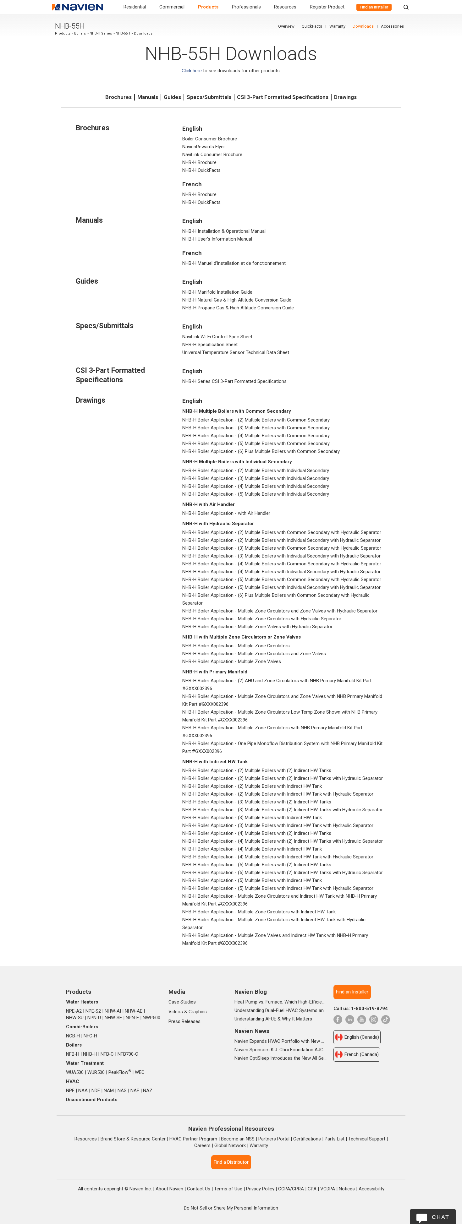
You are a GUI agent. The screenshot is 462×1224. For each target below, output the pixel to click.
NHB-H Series (101, 33)
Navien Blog (250, 991)
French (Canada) (361, 1054)
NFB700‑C (128, 1054)
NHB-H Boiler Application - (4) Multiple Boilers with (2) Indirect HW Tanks (256, 833)
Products (208, 7)
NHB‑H (90, 1054)
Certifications (307, 1139)
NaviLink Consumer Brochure (212, 154)
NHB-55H (123, 33)
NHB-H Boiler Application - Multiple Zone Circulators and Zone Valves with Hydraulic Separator (279, 611)
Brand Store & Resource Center (133, 1139)
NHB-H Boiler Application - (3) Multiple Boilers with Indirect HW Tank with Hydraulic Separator (277, 825)
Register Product (327, 7)
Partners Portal (273, 1139)
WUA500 (75, 1072)
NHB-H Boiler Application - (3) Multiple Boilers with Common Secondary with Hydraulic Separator (281, 548)
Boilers (80, 33)
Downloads (363, 26)
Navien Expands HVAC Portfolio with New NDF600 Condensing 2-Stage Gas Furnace (280, 1041)
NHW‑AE (133, 1011)
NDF (95, 1090)
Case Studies (182, 1002)
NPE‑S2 (93, 1011)
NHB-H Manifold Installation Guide (217, 292)
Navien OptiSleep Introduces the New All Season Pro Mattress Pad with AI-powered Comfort (280, 1058)
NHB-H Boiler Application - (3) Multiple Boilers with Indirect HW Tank (252, 817)
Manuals (147, 97)
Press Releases (184, 1021)
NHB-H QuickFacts (201, 170)
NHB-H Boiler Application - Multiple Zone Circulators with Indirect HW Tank (259, 912)
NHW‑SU (75, 1017)
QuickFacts (312, 26)
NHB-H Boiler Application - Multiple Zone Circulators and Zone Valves (254, 653)
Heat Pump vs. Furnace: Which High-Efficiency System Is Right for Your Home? (280, 1002)
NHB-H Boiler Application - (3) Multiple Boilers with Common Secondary (256, 428)
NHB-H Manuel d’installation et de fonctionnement (234, 263)
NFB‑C (107, 1054)
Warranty (337, 26)
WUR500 (96, 1072)
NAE (134, 1090)
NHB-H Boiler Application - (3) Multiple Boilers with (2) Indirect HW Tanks (256, 802)
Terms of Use (228, 1189)
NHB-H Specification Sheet (210, 344)
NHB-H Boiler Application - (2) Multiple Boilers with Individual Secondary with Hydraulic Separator (281, 540)
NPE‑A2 (74, 1011)
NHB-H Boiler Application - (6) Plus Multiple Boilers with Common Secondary (261, 451)
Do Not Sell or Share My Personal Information (231, 1208)
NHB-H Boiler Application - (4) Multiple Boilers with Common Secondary (256, 435)
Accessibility (371, 1189)
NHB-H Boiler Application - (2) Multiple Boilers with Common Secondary (256, 420)
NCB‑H (73, 1036)
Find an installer (374, 7)
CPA (312, 1189)
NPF (70, 1090)
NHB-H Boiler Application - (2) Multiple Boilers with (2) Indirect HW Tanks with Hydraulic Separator (282, 778)
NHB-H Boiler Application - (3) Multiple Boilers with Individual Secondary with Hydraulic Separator (281, 556)
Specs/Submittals (209, 97)
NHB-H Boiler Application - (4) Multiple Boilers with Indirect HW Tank (252, 849)
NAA (83, 1090)
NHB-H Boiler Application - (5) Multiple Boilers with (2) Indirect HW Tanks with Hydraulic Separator (282, 872)
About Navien (169, 1189)
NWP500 (151, 1017)
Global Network (230, 1145)
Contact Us (198, 1189)
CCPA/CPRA (291, 1189)
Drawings (345, 97)
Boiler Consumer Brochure (209, 139)
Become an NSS (238, 1139)
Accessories (392, 26)
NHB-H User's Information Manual (217, 239)
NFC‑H (90, 1036)
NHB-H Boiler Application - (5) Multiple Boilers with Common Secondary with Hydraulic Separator (281, 579)
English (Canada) (361, 1037)
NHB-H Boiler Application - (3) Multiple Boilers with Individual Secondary (255, 478)
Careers (202, 1145)
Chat (440, 1217)
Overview (286, 26)
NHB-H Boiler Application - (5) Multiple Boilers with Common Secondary (256, 443)
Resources (285, 7)
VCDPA (327, 1189)
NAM (109, 1090)
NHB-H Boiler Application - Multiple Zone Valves (231, 661)
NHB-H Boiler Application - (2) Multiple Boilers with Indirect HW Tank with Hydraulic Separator (277, 794)
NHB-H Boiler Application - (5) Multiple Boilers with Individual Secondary (255, 494)
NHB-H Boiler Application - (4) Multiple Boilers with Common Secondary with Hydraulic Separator (281, 564)
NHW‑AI (113, 1011)
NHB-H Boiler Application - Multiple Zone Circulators (236, 646)
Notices (347, 1189)
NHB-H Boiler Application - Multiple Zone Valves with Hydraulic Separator (257, 626)
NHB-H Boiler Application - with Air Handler (226, 513)
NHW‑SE (113, 1017)
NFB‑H (72, 1054)
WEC (140, 1072)
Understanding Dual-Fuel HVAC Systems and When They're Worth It (280, 1010)
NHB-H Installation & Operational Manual (224, 231)
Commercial (171, 7)
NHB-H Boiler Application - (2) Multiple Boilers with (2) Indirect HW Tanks (256, 770)
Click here (192, 70)
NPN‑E (132, 1017)
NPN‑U (94, 1017)
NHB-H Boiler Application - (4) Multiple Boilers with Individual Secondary (255, 486)
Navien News (251, 1031)
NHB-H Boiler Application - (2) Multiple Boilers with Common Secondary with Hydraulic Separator (281, 532)
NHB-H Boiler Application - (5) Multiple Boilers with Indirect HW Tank (252, 880)
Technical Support (366, 1139)
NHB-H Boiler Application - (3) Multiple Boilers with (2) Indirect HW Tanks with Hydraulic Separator (282, 810)
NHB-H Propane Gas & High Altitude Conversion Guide (238, 308)
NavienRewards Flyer (203, 147)
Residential (135, 7)
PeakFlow (119, 1072)
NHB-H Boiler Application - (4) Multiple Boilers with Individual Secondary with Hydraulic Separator (281, 571)
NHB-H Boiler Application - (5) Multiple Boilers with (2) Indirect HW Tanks (256, 865)
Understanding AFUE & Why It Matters (273, 1019)
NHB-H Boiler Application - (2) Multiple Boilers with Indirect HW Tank (252, 786)
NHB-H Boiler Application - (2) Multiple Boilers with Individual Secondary (255, 470)
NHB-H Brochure (199, 162)
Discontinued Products (91, 1099)
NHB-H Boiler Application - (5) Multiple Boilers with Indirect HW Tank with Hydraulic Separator (277, 888)
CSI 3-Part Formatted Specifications (282, 97)
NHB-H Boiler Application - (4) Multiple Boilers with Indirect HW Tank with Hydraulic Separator (277, 857)
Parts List (334, 1139)
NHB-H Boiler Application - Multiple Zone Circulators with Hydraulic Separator (261, 619)
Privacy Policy (260, 1189)
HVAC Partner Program (193, 1139)
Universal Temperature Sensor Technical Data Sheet (235, 352)
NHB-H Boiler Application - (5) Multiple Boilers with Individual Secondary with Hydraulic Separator (281, 587)
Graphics (198, 1012)
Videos (175, 1012)
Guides (172, 97)
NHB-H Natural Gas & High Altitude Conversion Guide (236, 300)
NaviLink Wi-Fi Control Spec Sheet (217, 337)
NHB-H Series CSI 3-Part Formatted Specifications (234, 381)
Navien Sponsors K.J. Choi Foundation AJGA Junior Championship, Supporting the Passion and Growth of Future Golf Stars (280, 1050)
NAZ (147, 1090)
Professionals (246, 7)
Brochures (118, 97)
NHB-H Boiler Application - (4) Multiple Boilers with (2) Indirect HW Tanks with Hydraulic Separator (282, 841)
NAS (122, 1090)
